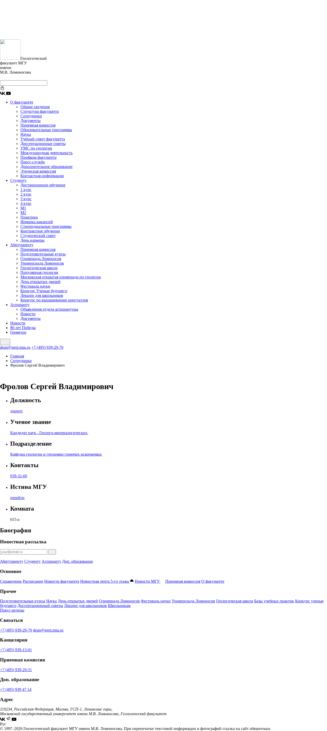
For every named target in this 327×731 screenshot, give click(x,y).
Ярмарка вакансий (36, 222)
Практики (29, 217)
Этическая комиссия (38, 171)
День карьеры (32, 240)
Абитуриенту (21, 245)
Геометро (18, 332)
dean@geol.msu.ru (15, 347)
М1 (23, 208)
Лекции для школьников (41, 295)
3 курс (25, 199)
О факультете (21, 102)
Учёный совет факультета (42, 139)
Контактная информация (42, 176)
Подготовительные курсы (43, 254)
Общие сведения (35, 107)
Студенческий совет (38, 235)
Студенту (18, 180)
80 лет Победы (23, 327)
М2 (23, 212)
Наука (25, 134)
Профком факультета (38, 157)
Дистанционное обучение (42, 185)
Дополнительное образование (46, 166)
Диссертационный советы (40, 605)
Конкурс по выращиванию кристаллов (54, 300)
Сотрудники (31, 116)
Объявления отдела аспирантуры (49, 309)
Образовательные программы (46, 130)
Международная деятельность (46, 153)
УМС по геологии (36, 148)
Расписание (33, 581)
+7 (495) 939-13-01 (16, 650)
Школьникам (119, 605)
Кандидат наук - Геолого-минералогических (48, 433)
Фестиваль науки (35, 286)
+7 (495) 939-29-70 (47, 347)
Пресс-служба (32, 162)
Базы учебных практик (274, 601)
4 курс (25, 203)
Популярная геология (39, 272)
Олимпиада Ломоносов (40, 258)
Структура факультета (39, 111)
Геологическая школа (38, 268)
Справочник (11, 581)
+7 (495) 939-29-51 (16, 670)
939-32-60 (18, 476)
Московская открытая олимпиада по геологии (60, 277)
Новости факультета (61, 581)
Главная (17, 356)
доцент (16, 411)
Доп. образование (77, 561)
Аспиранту (20, 304)
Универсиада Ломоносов (42, 263)
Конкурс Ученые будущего (43, 291)
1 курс (25, 189)
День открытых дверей (40, 281)
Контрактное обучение (40, 231)
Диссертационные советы (43, 143)
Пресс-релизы (12, 610)
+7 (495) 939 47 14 (15, 689)
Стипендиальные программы (46, 226)
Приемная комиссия (37, 125)
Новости (28, 314)
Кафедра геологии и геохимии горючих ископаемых (56, 454)
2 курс (25, 194)
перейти (17, 498)
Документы (30, 120)
